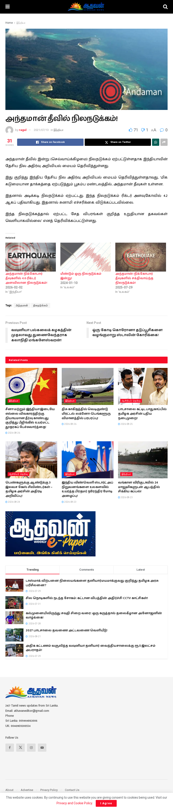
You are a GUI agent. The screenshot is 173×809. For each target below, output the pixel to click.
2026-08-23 (70, 502)
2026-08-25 (126, 424)
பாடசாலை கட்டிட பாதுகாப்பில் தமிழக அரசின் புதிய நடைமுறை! (142, 414)
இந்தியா (20, 22)
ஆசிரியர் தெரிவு (131, 400)
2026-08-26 (13, 433)
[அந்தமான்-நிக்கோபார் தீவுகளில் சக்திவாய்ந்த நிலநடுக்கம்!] (140, 257)
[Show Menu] (7, 7)
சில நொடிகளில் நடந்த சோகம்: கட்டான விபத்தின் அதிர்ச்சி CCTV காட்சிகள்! (87, 598)
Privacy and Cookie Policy (74, 803)
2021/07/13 (41, 130)
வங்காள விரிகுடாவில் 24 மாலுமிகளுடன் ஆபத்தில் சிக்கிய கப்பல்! (139, 487)
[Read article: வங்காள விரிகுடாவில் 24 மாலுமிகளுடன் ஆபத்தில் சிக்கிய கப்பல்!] (144, 459)
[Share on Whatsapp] (155, 142)
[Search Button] (165, 7)
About (9, 790)
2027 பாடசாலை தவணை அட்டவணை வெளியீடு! (66, 630)
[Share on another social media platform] (164, 142)
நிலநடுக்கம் (40, 305)
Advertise (27, 790)
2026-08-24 (13, 502)
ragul (23, 130)
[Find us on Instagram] (31, 748)
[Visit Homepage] (86, 6)
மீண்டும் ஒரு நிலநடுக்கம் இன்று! (80, 276)
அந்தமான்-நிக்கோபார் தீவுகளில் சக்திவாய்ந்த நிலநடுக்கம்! (134, 278)
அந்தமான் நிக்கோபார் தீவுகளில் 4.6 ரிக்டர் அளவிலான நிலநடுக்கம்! (26, 278)
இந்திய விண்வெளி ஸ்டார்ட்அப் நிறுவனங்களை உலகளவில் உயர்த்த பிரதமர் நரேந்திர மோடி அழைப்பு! (87, 489)
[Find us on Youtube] (42, 748)
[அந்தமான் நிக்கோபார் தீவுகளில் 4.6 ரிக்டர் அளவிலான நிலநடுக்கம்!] (30, 257)
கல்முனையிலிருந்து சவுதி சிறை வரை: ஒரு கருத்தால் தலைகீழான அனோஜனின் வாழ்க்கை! (94, 615)
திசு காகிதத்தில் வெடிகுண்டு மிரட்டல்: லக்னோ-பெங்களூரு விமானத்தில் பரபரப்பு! (86, 414)
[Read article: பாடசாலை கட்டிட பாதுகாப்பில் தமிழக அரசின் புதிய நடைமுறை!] (144, 386)
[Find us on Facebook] (9, 748)
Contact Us (72, 790)
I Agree (106, 803)
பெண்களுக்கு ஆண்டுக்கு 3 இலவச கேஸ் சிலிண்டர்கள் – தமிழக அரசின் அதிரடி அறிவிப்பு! (28, 489)
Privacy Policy (49, 790)
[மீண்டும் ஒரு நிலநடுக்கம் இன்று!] (85, 257)
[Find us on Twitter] (20, 748)
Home (9, 22)
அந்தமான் (22, 305)
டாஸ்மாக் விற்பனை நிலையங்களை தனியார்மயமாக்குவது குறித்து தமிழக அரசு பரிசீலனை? (92, 583)
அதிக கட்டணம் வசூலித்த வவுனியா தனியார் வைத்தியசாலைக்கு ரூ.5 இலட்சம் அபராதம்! (90, 648)
